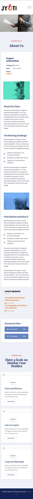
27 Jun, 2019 (10, 303)
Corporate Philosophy (14, 462)
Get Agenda (17, 336)
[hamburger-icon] (29, 7)
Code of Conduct (12, 425)
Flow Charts (17, 329)
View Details (10, 401)
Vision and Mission (13, 388)
